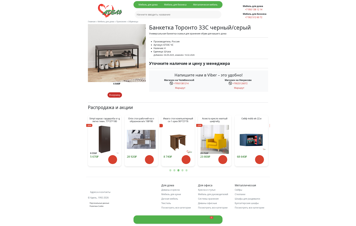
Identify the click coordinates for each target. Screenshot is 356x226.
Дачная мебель (169, 198)
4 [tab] (182, 170)
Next (261, 141)
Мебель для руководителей (213, 194)
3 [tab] (178, 170)
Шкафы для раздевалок (247, 198)
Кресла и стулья (206, 189)
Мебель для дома (148, 4)
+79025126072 (240, 83)
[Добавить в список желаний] (124, 95)
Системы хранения (208, 198)
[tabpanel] (104, 140)
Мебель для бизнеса (175, 4)
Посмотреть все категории (176, 207)
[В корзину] (112, 159)
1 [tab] (170, 170)
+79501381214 (181, 83)
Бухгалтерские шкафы (247, 203)
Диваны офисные (207, 203)
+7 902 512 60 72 (253, 17)
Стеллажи (240, 194)
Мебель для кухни (171, 194)
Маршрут (180, 87)
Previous (94, 141)
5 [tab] (186, 170)
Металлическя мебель (205, 4)
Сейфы (238, 189)
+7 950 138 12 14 (253, 9)
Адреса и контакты (100, 192)
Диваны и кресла (170, 189)
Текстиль (166, 203)
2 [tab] (174, 170)
